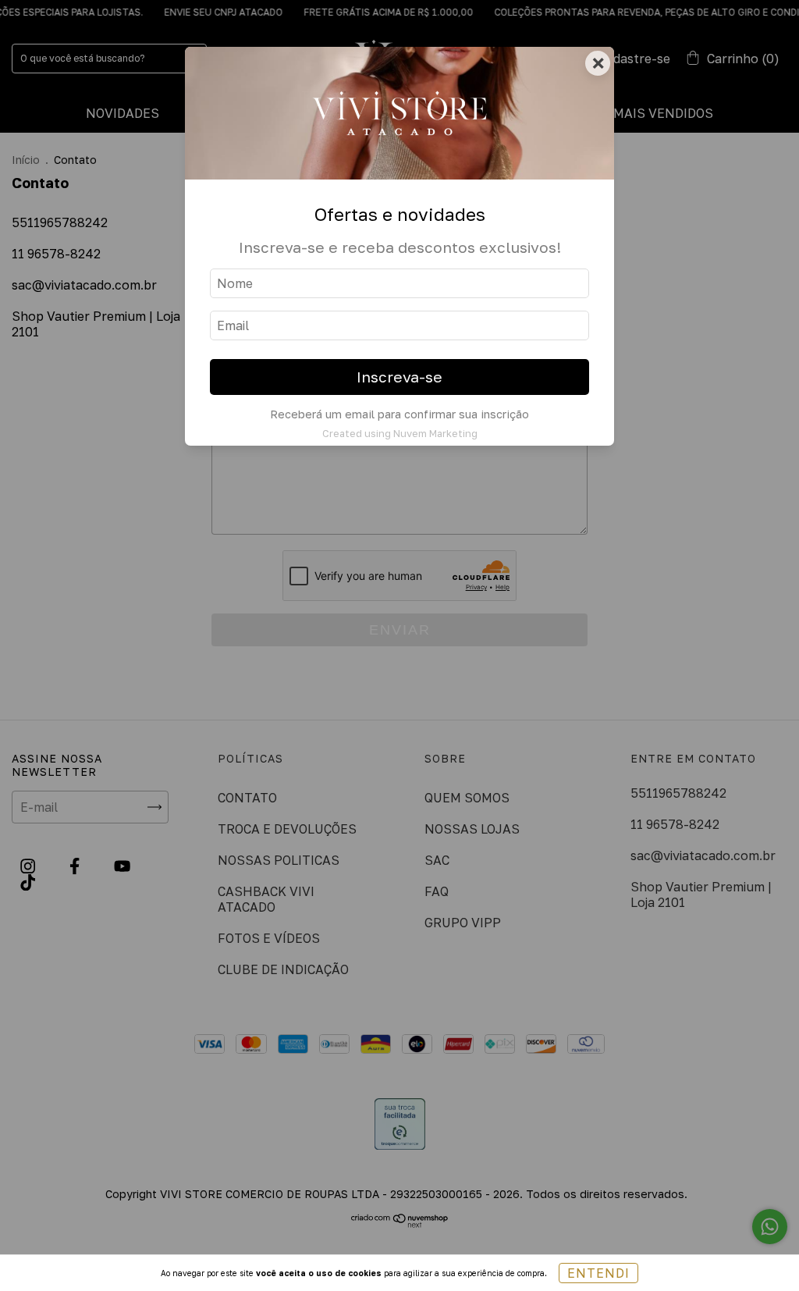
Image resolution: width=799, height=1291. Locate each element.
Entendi (598, 1273)
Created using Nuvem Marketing (400, 433)
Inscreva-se (399, 377)
